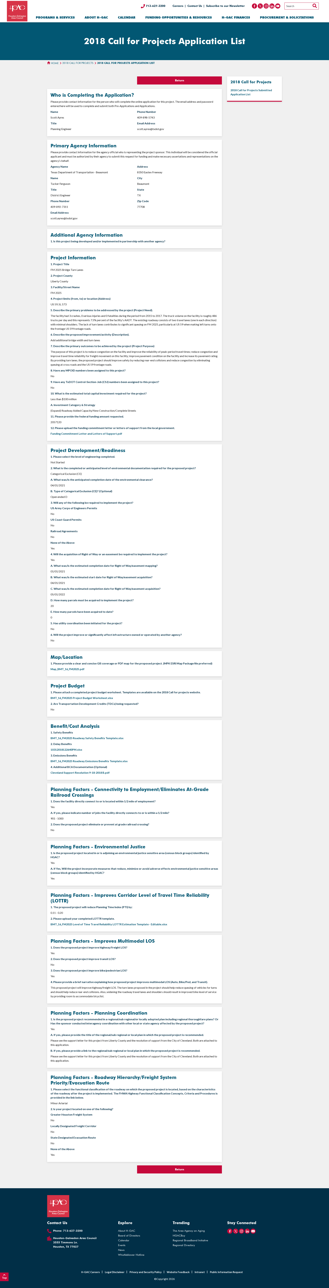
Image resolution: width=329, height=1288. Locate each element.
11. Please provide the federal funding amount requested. (87, 416)
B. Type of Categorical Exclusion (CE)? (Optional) (81, 491)
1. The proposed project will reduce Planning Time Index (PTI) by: (91, 907)
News (121, 1250)
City (139, 178)
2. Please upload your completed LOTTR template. (83, 918)
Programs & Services (55, 17)
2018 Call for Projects (77, 63)
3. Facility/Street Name (65, 287)
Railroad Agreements (64, 531)
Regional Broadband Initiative (190, 1240)
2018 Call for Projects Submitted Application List (251, 92)
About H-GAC (96, 17)
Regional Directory (184, 1245)
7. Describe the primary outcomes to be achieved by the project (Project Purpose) (102, 346)
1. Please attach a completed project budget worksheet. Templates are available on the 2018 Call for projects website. (126, 692)
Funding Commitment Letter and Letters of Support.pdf (86, 433)
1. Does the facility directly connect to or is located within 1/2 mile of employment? (103, 801)
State (140, 189)
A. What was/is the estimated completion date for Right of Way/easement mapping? (104, 565)
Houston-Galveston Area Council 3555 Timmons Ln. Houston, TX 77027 (75, 1242)
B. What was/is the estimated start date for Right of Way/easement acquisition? (102, 577)
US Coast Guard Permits (66, 519)
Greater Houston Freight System (71, 1114)
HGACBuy (179, 1235)
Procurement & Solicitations (287, 17)
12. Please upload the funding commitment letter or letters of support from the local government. (113, 428)
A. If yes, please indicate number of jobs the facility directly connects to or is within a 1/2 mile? (110, 812)
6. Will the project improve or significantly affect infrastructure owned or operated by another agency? (116, 634)
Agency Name (59, 166)
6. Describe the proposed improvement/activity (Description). (90, 334)
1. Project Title (60, 264)
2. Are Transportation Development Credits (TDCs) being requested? (95, 703)
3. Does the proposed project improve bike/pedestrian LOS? (89, 970)
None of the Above (63, 542)
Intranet (200, 1272)
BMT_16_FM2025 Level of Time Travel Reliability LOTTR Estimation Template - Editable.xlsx (109, 924)
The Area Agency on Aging (189, 1230)
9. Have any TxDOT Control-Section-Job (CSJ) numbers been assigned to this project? (105, 381)
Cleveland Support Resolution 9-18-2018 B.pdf (80, 772)
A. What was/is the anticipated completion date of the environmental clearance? (102, 479)
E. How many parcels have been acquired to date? (82, 611)
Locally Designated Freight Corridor (73, 1126)
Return (179, 80)
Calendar (126, 17)
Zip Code (143, 201)
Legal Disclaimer (114, 1272)
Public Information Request (226, 1272)
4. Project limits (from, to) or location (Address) (81, 298)
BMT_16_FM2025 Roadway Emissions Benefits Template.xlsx (89, 761)
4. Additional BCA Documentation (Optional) (79, 767)
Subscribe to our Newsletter (225, 6)
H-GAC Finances (236, 17)
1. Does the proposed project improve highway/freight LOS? (89, 947)
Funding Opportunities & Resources (178, 17)
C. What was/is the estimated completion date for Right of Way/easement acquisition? (106, 588)
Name (54, 111)
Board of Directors (129, 1235)
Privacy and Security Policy (146, 1272)
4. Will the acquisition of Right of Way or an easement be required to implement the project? (109, 554)
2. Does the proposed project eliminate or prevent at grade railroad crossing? (100, 824)
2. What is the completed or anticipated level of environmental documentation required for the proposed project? (123, 468)
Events (121, 1245)
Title (54, 123)
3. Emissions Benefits (64, 755)
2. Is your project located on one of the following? (82, 1109)
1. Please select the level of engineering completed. (83, 456)
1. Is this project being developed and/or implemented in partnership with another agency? (108, 241)
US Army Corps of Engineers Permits (74, 508)
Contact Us (194, 6)
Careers (178, 6)
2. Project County (62, 275)
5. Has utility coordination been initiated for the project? (86, 623)
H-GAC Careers (90, 1272)
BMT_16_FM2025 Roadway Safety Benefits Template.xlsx (87, 738)
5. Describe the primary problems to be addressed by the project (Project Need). (102, 310)
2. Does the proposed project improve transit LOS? (83, 959)
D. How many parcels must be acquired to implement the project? (92, 600)
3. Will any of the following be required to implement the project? (92, 502)
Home (54, 63)
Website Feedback (178, 1272)
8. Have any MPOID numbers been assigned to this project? (88, 370)
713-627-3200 (155, 6)
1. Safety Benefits (62, 732)
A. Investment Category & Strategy (73, 404)
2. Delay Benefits (61, 743)
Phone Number (146, 111)
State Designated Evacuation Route (73, 1137)
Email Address (146, 123)
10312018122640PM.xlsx (66, 749)
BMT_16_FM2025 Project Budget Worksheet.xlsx (82, 697)
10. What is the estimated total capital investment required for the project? (99, 393)
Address (142, 166)
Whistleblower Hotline (131, 1254)
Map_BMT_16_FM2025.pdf (67, 669)
